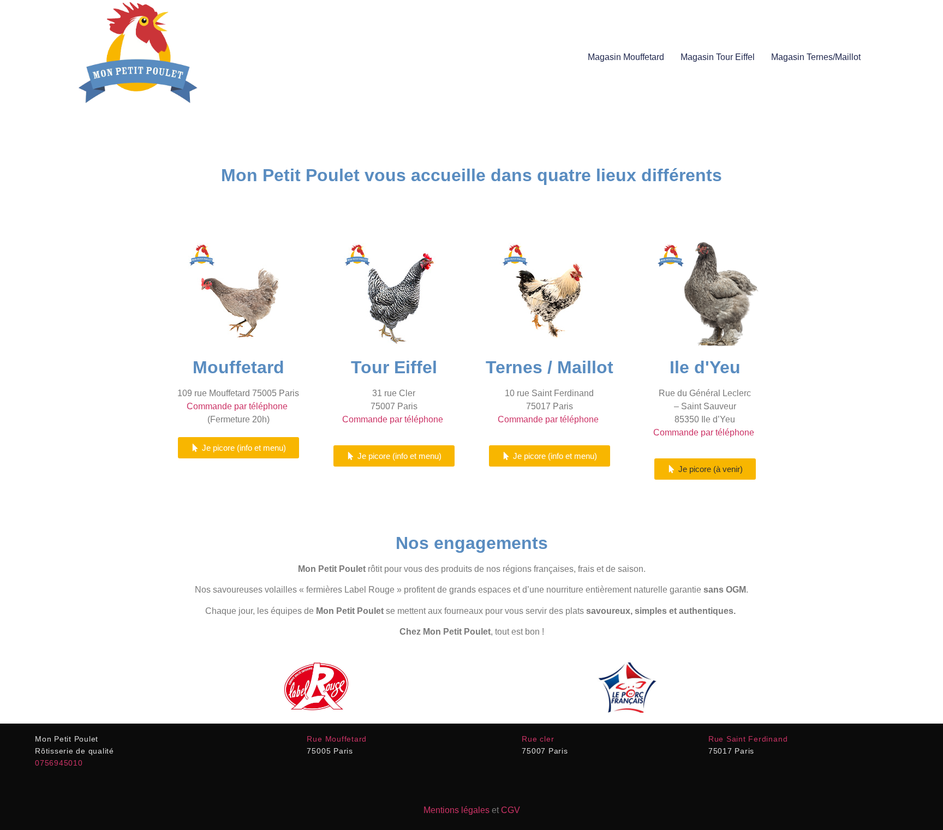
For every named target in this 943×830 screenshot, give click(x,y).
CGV (510, 810)
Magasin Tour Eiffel (718, 57)
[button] (705, 469)
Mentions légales (456, 810)
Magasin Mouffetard (626, 57)
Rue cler (538, 739)
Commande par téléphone (238, 406)
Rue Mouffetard (337, 739)
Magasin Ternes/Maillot (816, 57)
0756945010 (59, 763)
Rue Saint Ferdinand (747, 739)
